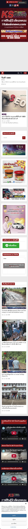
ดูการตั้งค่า (14, 523)
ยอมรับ (14, 515)
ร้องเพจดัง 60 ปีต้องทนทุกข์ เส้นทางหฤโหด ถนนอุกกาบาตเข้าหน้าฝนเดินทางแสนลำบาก (14, 312)
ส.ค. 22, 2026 (6, 315)
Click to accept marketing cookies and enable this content (14, 265)
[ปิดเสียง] (22, 439)
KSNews (3, 36)
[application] (14, 433)
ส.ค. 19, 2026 (6, 410)
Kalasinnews (23, 36)
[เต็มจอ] (25, 439)
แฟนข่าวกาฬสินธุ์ (9, 36)
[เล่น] (3, 439)
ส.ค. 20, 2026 (6, 378)
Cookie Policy (13, 527)
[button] (26, 503)
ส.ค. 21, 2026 (6, 346)
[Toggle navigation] (18, 73)
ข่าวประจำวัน (17, 37)
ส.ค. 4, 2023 (6, 121)
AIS (8, 37)
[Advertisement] (14, 57)
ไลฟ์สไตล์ (4, 114)
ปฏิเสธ (14, 519)
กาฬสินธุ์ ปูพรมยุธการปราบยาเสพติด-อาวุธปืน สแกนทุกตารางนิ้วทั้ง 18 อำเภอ (14, 343)
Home (3, 80)
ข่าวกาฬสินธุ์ (16, 36)
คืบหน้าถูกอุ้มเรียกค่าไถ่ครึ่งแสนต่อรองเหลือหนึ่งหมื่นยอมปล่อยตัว (12, 407)
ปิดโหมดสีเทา (22, 2)
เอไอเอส (11, 37)
